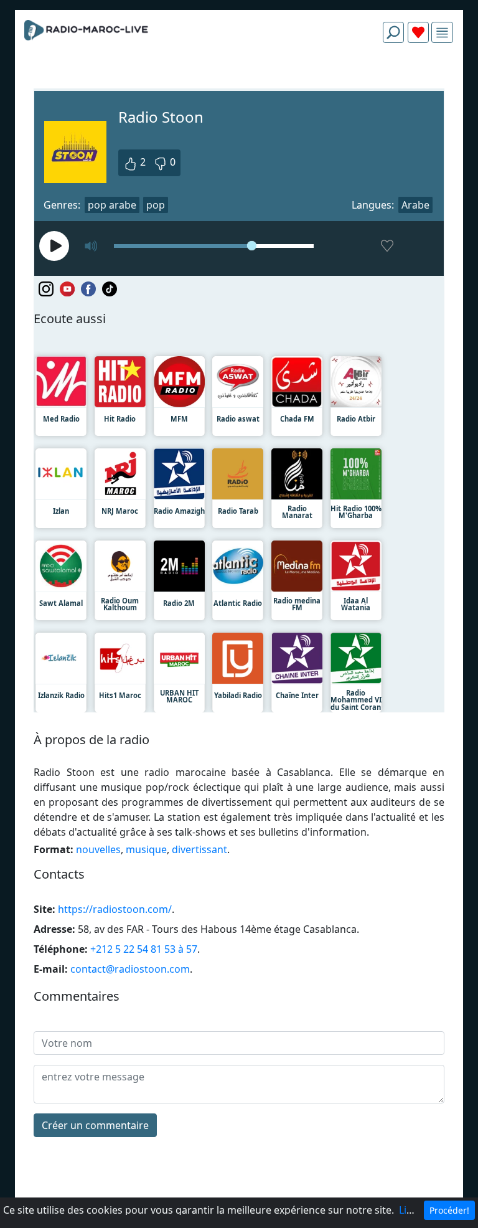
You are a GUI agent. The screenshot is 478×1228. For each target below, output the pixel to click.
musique (146, 849)
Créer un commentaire (95, 1125)
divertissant (199, 849)
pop (155, 205)
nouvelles (98, 849)
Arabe (415, 205)
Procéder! (449, 1210)
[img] (442, 33)
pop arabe (112, 205)
